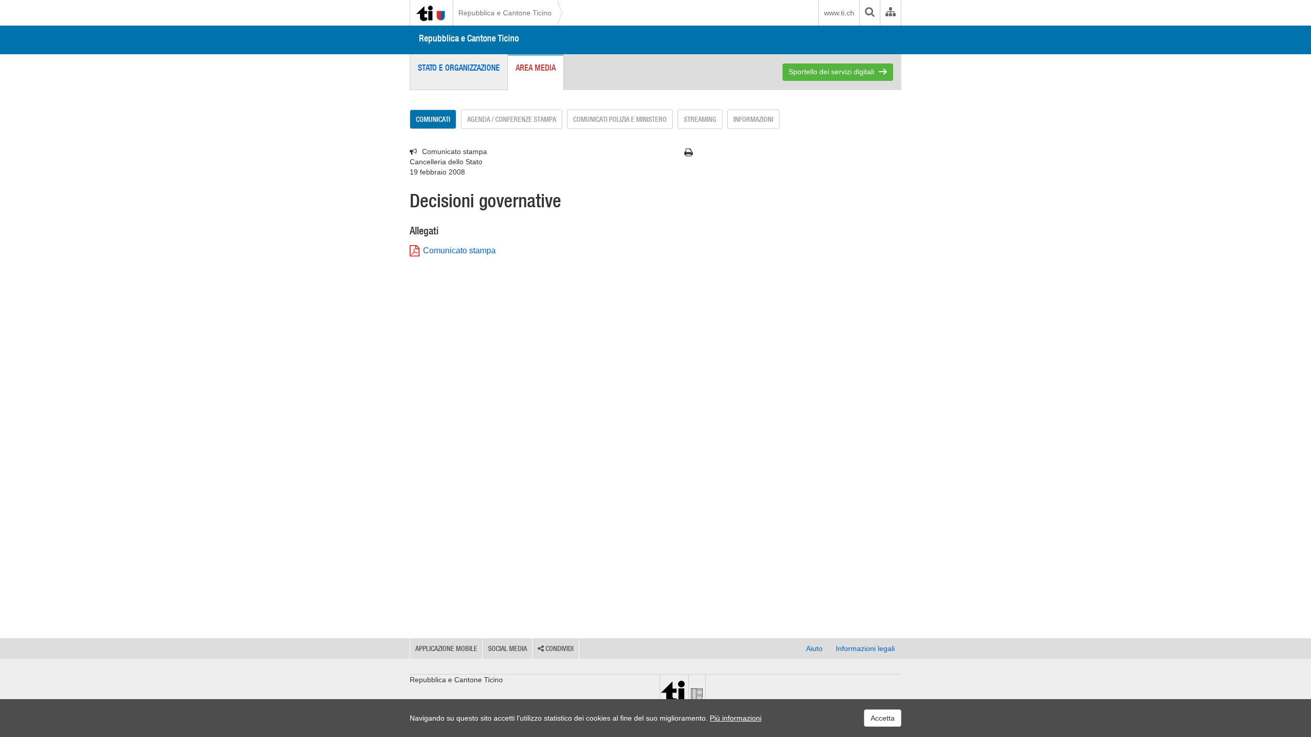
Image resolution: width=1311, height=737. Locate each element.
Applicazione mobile (446, 648)
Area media (536, 67)
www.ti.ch (839, 13)
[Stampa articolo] (688, 152)
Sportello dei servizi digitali (831, 72)
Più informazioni (736, 718)
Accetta (883, 718)
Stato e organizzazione (459, 67)
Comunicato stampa (459, 250)
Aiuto (814, 648)
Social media (507, 648)
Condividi (559, 648)
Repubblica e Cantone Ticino (505, 13)
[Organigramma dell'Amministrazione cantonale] (890, 13)
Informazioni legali (865, 648)
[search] (869, 13)
